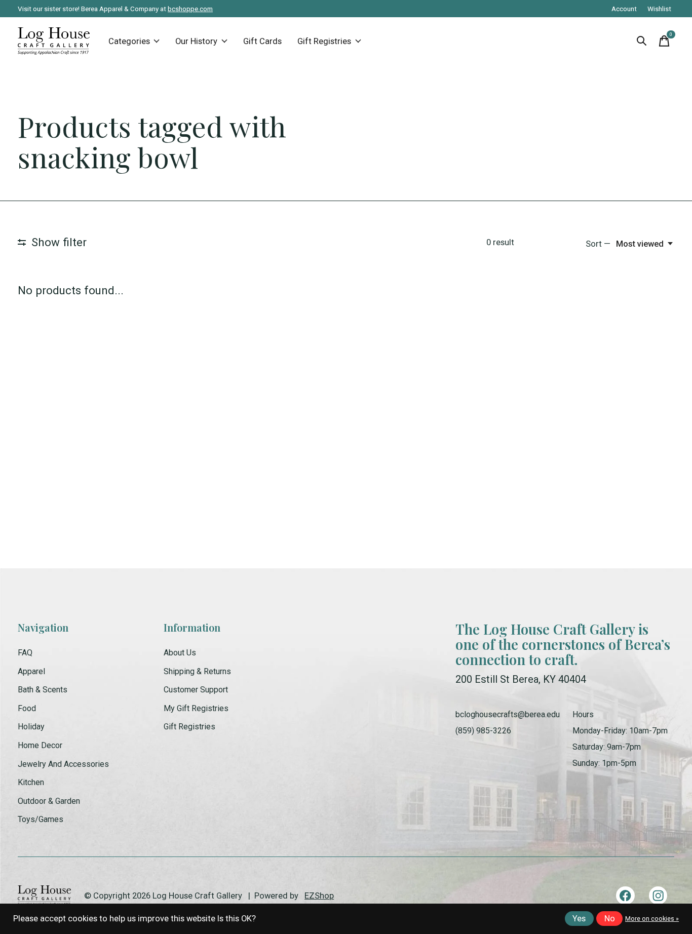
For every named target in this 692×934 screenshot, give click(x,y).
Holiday (31, 726)
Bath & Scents (42, 689)
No (609, 918)
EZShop (319, 896)
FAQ (25, 652)
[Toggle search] (642, 41)
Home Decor (40, 745)
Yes (579, 918)
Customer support (196, 689)
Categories (129, 41)
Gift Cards (262, 41)
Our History (196, 41)
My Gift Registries (196, 708)
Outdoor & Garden (49, 801)
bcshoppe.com (190, 9)
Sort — (598, 244)
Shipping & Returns (197, 671)
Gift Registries (324, 41)
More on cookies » (652, 918)
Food (27, 708)
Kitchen (31, 782)
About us (180, 652)
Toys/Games (40, 819)
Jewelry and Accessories (63, 764)
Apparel (31, 671)
